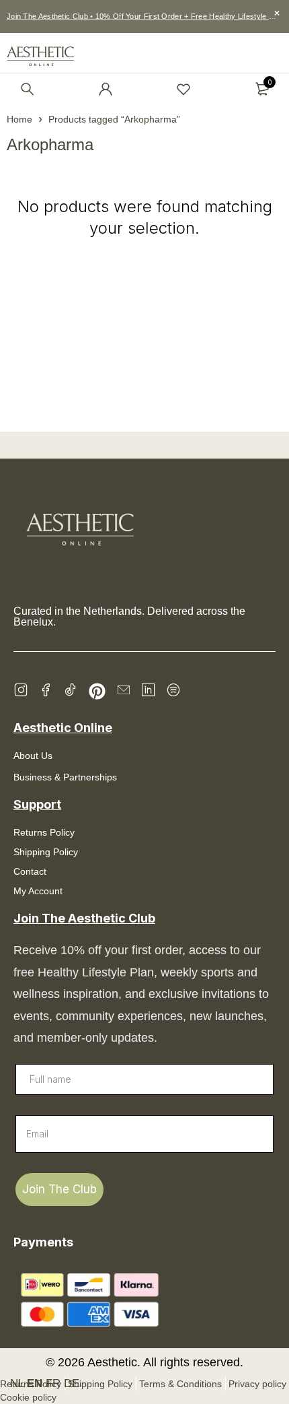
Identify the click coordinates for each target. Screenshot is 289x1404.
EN (34, 1383)
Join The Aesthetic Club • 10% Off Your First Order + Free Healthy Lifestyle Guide (148, 16)
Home (19, 119)
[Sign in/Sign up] (105, 89)
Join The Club (59, 1189)
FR (53, 1383)
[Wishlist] (183, 89)
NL (17, 1383)
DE (71, 1383)
